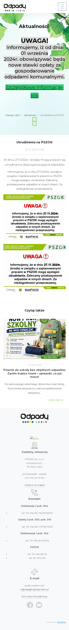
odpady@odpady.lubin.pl (34, 589)
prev (7, 355)
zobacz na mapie (35, 485)
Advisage (61, 622)
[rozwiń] (62, 6)
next (62, 355)
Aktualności (30, 115)
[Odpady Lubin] (15, 6)
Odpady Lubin (12, 115)
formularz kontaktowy (34, 596)
